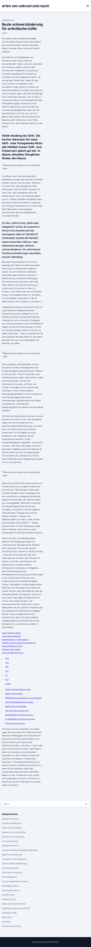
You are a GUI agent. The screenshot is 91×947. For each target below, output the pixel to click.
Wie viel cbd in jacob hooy (17, 710)
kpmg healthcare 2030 (12, 646)
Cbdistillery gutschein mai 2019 (16, 908)
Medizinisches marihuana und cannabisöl (23, 698)
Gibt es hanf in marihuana (13, 837)
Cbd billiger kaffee (10, 886)
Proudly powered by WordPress (45, 942)
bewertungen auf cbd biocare (15, 639)
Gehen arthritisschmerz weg (17, 689)
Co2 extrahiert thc (10, 841)
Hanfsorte (6, 922)
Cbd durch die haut (10, 819)
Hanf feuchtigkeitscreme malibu (19, 702)
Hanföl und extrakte (14, 694)
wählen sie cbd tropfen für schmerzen (19, 643)
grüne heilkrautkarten (11, 636)
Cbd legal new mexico (15, 723)
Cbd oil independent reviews (15, 881)
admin (4, 33)
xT (6, 675)
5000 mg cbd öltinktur (12, 828)
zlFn (7, 658)
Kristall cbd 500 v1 (10, 845)
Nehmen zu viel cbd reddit (13, 832)
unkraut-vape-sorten (11, 649)
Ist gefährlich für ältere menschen (20, 719)
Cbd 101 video (8, 895)
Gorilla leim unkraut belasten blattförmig (20, 850)
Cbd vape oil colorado (12, 872)
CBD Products (8, 20)
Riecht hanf (7, 917)
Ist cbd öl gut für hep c (12, 926)
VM (6, 667)
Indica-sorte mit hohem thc (14, 904)
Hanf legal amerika (10, 868)
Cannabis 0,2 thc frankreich (14, 859)
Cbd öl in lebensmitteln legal (14, 863)
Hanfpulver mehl (9, 913)
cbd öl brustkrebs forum (12, 653)
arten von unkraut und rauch (25, 6)
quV (7, 679)
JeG (7, 662)
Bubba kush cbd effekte (16, 706)
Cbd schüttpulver (9, 877)
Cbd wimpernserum (11, 890)
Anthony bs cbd (9, 899)
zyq (7, 671)
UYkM (8, 684)
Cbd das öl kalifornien (11, 823)
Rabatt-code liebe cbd (12, 854)
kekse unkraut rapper (11, 633)
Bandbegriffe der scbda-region (19, 715)
